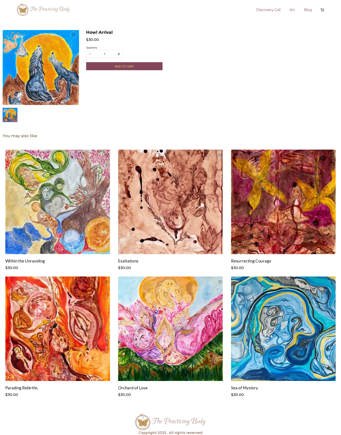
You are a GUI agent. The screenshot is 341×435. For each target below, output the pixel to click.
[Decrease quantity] (90, 54)
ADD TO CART (124, 66)
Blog (308, 10)
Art (292, 10)
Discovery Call (268, 10)
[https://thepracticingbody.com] (43, 10)
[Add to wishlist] (73, 34)
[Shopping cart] (322, 10)
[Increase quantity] (118, 54)
